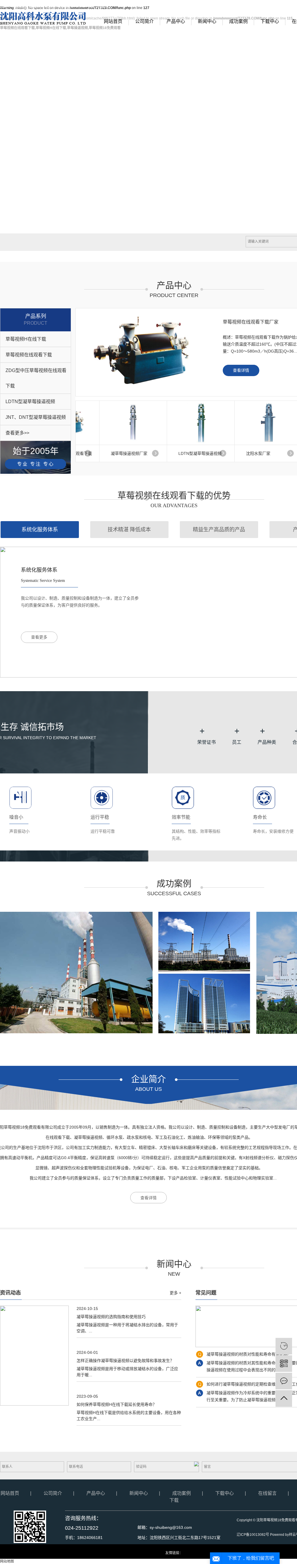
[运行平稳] (101, 797)
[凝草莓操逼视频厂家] (125, 422)
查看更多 (39, 637)
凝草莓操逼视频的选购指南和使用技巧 (111, 1316)
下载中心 (269, 21)
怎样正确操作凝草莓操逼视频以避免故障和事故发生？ (125, 1360)
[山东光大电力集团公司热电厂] (204, 941)
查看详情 (241, 370)
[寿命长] (264, 797)
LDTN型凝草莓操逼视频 (30, 401)
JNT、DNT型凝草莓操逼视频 (36, 417)
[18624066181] (284, 1346)
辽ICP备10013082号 (253, 1535)
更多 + (175, 1292)
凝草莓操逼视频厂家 (121, 453)
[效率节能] (183, 797)
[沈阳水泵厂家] (260, 422)
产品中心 (175, 21)
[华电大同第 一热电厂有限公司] (204, 1003)
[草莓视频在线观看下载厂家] (143, 352)
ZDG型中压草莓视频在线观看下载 (36, 378)
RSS (292, 5)
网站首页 (113, 21)
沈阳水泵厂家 (250, 453)
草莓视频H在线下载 (26, 339)
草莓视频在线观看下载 (29, 354)
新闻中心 (207, 21)
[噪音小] (20, 797)
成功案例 (238, 21)
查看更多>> (17, 432)
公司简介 (144, 21)
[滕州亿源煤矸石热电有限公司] (76, 972)
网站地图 (276, 5)
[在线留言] (284, 1381)
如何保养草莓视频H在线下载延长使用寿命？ (117, 1404)
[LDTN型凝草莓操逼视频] (193, 422)
